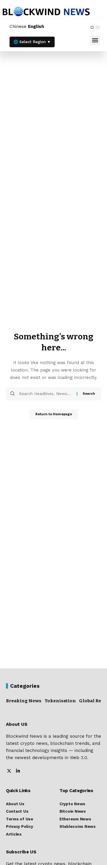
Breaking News (23, 700)
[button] (95, 40)
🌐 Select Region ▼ (32, 42)
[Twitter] (9, 771)
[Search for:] (46, 393)
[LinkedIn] (18, 771)
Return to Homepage (53, 414)
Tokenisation (60, 700)
